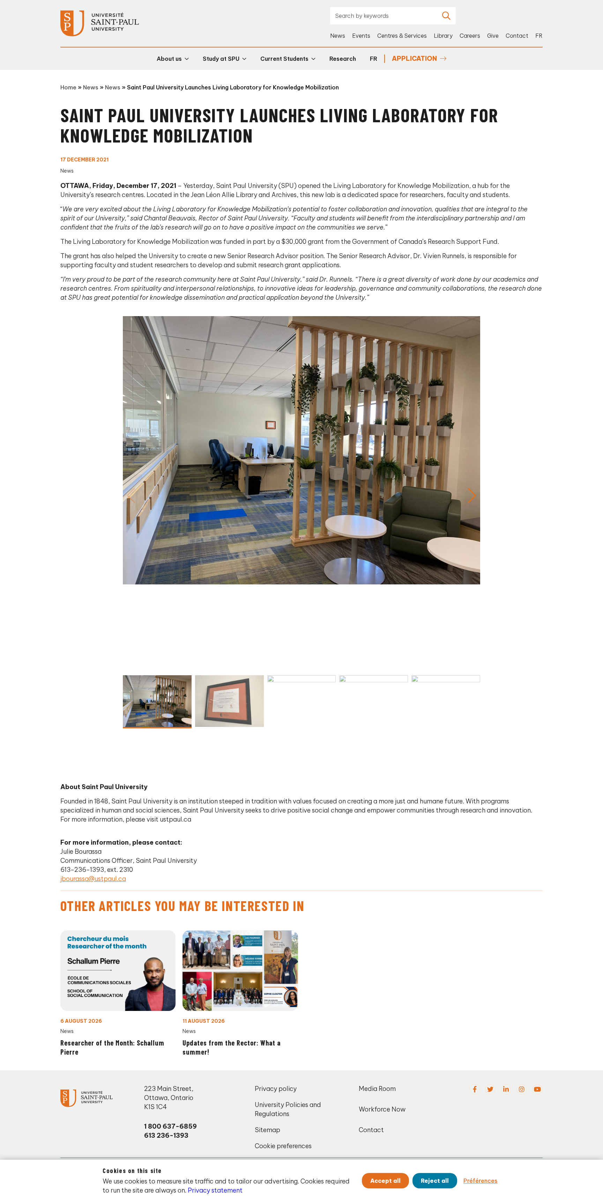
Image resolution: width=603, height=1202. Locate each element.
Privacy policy (276, 1089)
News (337, 35)
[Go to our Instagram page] (521, 1089)
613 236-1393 (166, 1135)
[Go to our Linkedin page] (506, 1089)
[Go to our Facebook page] (474, 1089)
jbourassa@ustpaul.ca (93, 879)
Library (443, 35)
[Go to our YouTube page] (537, 1089)
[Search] (446, 15)
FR (539, 35)
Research (342, 58)
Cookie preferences (283, 1146)
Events (361, 35)
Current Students (284, 58)
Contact (517, 35)
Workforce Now (382, 1109)
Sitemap (267, 1130)
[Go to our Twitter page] (490, 1089)
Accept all (385, 1180)
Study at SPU (221, 58)
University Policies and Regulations (288, 1109)
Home (68, 87)
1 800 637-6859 (170, 1126)
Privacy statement (215, 1190)
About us (169, 58)
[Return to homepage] (99, 23)
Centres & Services (402, 35)
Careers (470, 35)
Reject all (435, 1180)
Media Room (377, 1089)
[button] (472, 495)
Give (493, 35)
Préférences (480, 1180)
